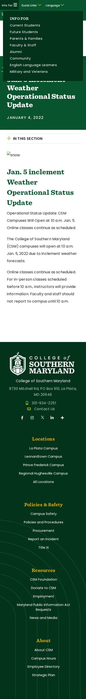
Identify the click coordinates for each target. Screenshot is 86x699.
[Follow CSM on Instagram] (33, 417)
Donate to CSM (43, 588)
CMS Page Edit (13, 338)
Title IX (43, 547)
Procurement (43, 530)
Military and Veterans (29, 71)
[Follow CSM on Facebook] (23, 417)
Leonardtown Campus (43, 456)
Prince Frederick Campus (43, 465)
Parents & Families (26, 38)
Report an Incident (43, 539)
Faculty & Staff (23, 45)
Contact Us (44, 409)
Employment (43, 596)
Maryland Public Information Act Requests (43, 607)
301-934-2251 (44, 403)
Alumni (16, 52)
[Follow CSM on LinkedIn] (53, 417)
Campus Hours (43, 658)
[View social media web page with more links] (62, 417)
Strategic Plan (43, 675)
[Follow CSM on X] (43, 417)
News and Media (43, 618)
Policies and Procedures (43, 522)
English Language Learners (33, 65)
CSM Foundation (43, 579)
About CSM (43, 650)
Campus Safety (44, 513)
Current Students (25, 25)
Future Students (24, 32)
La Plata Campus (43, 448)
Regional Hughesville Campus (43, 473)
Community (20, 58)
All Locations (43, 482)
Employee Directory (44, 666)
